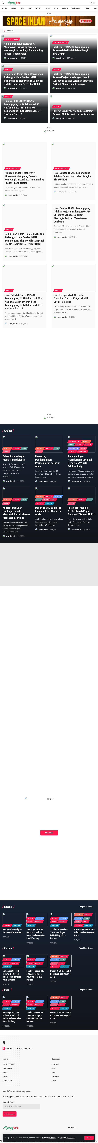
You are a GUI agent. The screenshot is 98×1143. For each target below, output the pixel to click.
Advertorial (74, 441)
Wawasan (82, 451)
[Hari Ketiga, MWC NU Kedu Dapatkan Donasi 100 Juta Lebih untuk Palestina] (73, 278)
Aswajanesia (12, 58)
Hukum (88, 445)
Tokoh (72, 451)
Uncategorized (11, 39)
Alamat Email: (9, 1102)
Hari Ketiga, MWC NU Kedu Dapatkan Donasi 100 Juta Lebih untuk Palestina (73, 112)
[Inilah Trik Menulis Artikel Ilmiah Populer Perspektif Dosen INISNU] (81, 495)
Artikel (7, 448)
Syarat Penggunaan (68, 1138)
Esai (24, 448)
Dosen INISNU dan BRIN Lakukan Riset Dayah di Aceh (48, 511)
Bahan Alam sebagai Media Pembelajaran (14, 458)
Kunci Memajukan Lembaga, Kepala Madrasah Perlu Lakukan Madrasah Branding (16, 512)
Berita (8, 69)
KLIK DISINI (49, 833)
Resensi (40, 503)
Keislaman (73, 448)
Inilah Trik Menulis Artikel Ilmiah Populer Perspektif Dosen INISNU (81, 511)
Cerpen (58, 496)
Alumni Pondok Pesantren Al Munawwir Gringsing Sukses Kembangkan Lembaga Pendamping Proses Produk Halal (23, 48)
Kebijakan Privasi (49, 1138)
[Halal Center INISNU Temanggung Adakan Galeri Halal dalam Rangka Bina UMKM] (73, 156)
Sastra (49, 503)
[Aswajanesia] (14, 2)
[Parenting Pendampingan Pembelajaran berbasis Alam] (49, 444)
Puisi (53, 499)
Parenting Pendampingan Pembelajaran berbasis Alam (47, 461)
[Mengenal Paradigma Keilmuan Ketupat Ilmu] (13, 919)
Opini (6, 451)
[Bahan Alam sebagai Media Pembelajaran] (16, 444)
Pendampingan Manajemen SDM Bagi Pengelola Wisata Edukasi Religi (80, 461)
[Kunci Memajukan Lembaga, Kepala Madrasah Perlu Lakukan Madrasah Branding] (16, 495)
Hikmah (79, 445)
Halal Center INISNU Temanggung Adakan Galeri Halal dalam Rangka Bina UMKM (71, 50)
